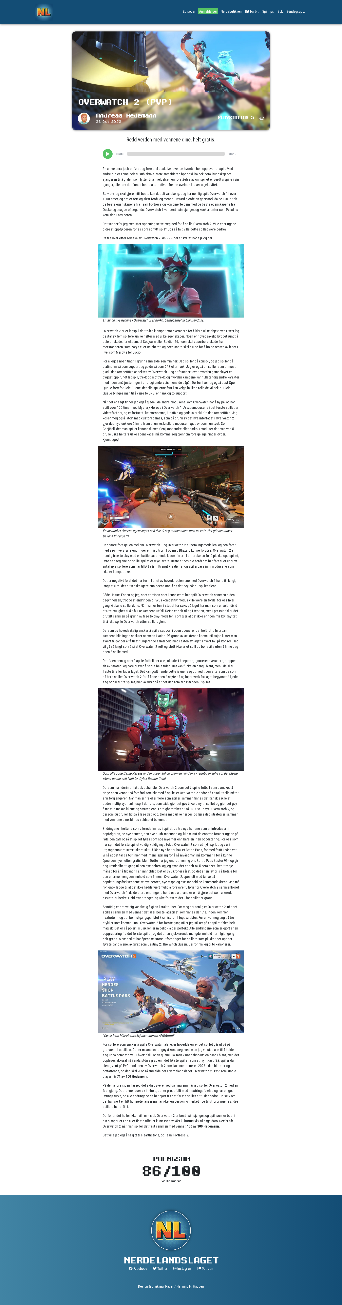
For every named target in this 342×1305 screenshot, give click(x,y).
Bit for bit (252, 11)
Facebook (140, 1268)
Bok (280, 11)
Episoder (189, 11)
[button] (107, 154)
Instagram (184, 1268)
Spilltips (268, 11)
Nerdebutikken (231, 11)
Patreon (207, 1268)
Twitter (162, 1268)
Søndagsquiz (295, 11)
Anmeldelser (208, 11)
